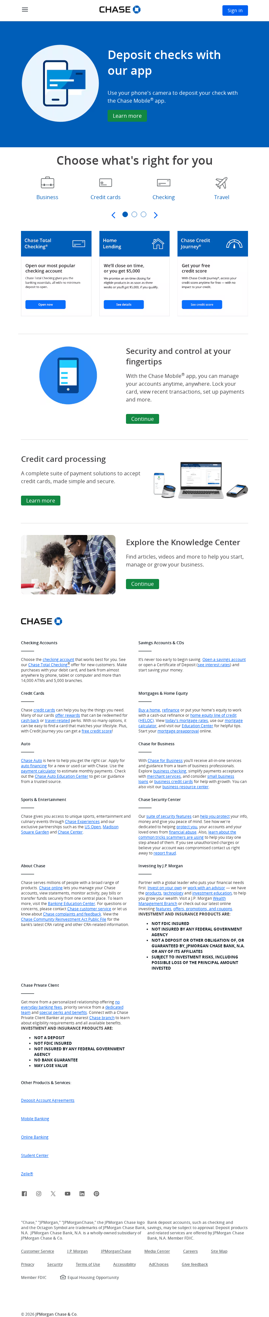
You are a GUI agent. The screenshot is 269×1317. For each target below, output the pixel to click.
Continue (142, 418)
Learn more (127, 115)
